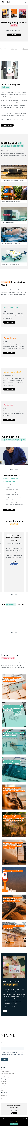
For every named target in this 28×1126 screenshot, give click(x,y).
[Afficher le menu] (25, 2)
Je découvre (14, 1124)
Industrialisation (5, 1075)
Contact (3, 1098)
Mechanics (3, 1081)
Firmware (3, 1085)
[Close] (27, 1118)
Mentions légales (14, 1107)
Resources (3, 1097)
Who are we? (8, 125)
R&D (2, 1090)
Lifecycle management (6, 1076)
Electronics (3, 1083)
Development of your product (8, 1073)
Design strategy (5, 1071)
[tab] (10, 469)
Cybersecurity (4, 1088)
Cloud (2, 1087)
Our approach (15, 34)
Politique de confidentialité (14, 1105)
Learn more (10, 322)
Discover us (4, 1095)
